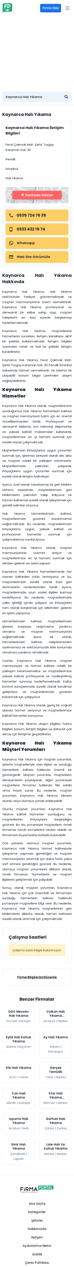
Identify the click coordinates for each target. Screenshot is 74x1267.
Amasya (49, 1021)
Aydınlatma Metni (37, 1246)
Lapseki (18, 1159)
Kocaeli (12, 1021)
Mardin (11, 1103)
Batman (49, 1103)
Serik (25, 1128)
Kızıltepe (24, 1103)
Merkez (63, 1021)
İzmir (12, 1077)
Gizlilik (37, 1254)
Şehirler (37, 1220)
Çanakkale (17, 1154)
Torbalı (23, 1077)
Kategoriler (37, 1212)
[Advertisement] (37, 51)
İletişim (37, 1237)
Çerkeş (62, 1128)
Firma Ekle (51, 8)
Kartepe (25, 1021)
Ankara (11, 1047)
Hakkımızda (37, 1229)
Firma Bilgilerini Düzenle (37, 977)
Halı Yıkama (14, 178)
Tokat (49, 1077)
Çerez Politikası (37, 1262)
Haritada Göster (38, 195)
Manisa (49, 1154)
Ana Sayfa (37, 1203)
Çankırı (49, 1128)
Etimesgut (55, 1052)
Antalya (14, 1128)
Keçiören (24, 1047)
